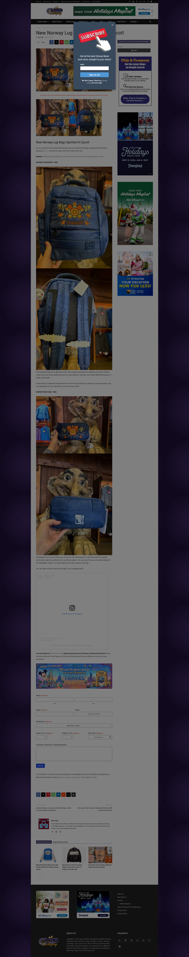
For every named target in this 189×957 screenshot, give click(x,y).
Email (82, 64)
